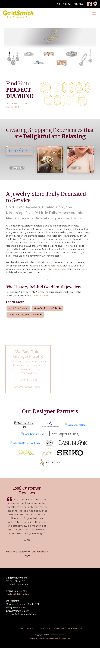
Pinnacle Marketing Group (48, 638)
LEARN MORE (26, 380)
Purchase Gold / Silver (62, 628)
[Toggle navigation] (94, 14)
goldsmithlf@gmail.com (18, 594)
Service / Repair (44, 628)
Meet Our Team (17, 308)
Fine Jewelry (31, 628)
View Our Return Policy (46, 308)
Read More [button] (40, 295)
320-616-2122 (76, 3)
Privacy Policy (64, 638)
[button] (11, 48)
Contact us (58, 269)
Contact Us (77, 628)
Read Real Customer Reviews (24, 314)
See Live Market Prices (26, 386)
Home (21, 628)
